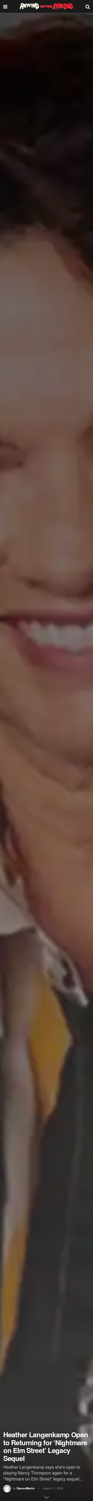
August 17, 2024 (53, 1488)
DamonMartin (26, 1488)
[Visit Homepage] (46, 6)
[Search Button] (87, 6)
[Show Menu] (5, 6)
